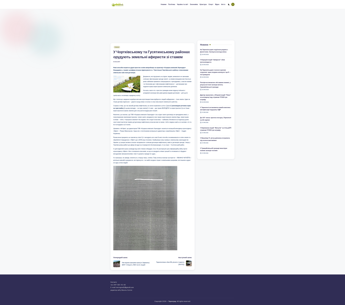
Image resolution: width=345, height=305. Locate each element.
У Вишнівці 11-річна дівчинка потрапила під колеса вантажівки (215, 139)
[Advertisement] (172, 22)
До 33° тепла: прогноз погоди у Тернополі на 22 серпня (215, 119)
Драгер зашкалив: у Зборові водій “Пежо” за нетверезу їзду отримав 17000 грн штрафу (215, 97)
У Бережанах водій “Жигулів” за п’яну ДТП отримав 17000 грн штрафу (215, 129)
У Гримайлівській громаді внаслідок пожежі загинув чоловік (213, 149)
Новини (117, 47)
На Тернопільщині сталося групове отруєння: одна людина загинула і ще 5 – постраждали (215, 72)
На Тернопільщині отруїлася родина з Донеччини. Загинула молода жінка (214, 51)
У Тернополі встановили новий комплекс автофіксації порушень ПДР (215, 108)
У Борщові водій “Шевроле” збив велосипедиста (212, 61)
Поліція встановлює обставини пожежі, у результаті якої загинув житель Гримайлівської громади (215, 84)
